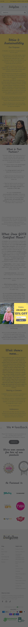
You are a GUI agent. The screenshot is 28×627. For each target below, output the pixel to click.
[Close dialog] (27, 303)
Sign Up (21, 320)
